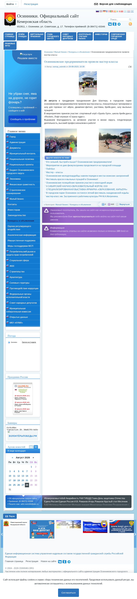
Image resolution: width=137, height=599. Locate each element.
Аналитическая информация (22, 235)
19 (18, 480)
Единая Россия (66, 501)
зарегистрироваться (84, 216)
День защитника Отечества (111, 498)
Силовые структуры (19, 283)
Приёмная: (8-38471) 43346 (21, 501)
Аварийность (72, 498)
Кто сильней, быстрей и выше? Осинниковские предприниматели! (79, 162)
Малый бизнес (60, 52)
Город (12, 137)
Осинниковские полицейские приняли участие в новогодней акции (79, 183)
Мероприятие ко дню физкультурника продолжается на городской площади (83, 165)
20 (23, 480)
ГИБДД (87, 498)
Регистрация (31, 4)
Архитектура (15, 277)
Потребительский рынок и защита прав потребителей (20, 253)
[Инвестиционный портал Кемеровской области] (15, 523)
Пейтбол (50, 169)
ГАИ (81, 498)
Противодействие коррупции (23, 288)
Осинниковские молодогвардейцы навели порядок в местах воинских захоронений (87, 176)
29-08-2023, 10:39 (76, 67)
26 (18, 485)
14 (27, 476)
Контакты (12, 204)
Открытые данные (18, 317)
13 (23, 476)
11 (14, 476)
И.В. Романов (81, 501)
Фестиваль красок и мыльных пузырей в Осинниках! (72, 179)
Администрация (17, 142)
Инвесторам (14, 210)
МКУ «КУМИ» (16, 323)
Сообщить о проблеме (22, 119)
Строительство (16, 271)
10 (10, 476)
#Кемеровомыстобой (54, 498)
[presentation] (2, 534)
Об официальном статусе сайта (23, 498)
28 (27, 485)
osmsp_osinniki (59, 67)
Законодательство (17, 215)
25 (14, 485)
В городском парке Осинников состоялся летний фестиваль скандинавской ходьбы (87, 193)
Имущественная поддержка (21, 240)
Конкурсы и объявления (79, 52)
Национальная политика (21, 159)
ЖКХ (11, 266)
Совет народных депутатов (23, 303)
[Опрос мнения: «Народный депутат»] (42, 529)
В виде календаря (36, 447)
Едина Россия (51, 501)
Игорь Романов (96, 501)
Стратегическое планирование (15, 191)
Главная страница (14, 561)
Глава (95, 498)
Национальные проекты (21, 164)
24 (10, 485)
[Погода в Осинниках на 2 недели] (29, 342)
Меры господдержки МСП (20, 246)
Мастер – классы (54, 172)
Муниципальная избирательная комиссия (18, 310)
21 (27, 480)
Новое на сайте (48, 561)
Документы (15, 148)
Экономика (15, 179)
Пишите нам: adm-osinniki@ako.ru (24, 504)
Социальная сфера (19, 260)
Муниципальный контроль (22, 153)
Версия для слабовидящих (116, 4)
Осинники (48, 52)
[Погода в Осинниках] (22, 340)
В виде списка (31, 447)
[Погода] (12, 342)
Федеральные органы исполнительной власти (18, 295)
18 (14, 480)
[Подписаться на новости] (130, 25)
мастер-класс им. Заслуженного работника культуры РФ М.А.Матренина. (82, 196)
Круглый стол (110, 501)
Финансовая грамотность (22, 184)
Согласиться (68, 592)
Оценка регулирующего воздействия (19, 228)
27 (23, 485)
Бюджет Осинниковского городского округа (20, 171)
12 (18, 476)
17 (10, 480)
